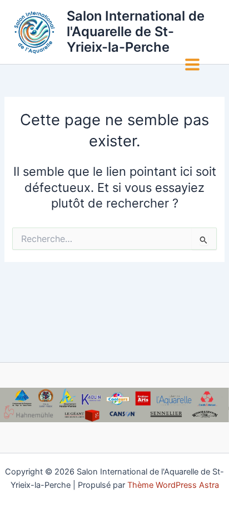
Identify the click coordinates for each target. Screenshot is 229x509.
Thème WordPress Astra (173, 485)
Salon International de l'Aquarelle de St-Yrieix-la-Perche (136, 32)
